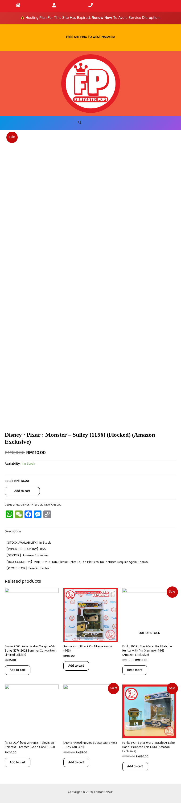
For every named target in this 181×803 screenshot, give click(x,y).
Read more (134, 670)
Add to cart (22, 491)
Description (13, 531)
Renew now (102, 17)
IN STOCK (37, 504)
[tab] (13, 532)
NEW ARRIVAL (52, 504)
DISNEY (25, 504)
